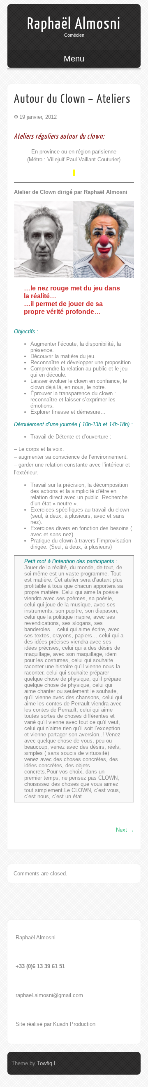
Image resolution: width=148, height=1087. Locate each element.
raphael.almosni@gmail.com (49, 995)
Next (125, 830)
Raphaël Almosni (74, 24)
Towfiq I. (47, 1063)
